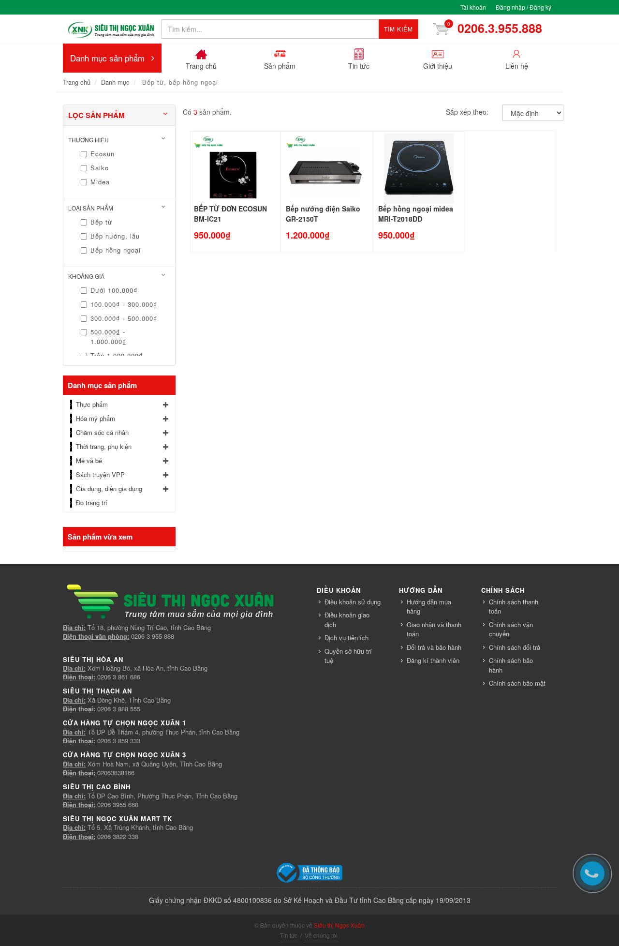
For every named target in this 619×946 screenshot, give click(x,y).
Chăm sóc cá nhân (102, 432)
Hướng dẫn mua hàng (429, 606)
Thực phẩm (92, 404)
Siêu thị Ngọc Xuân (339, 925)
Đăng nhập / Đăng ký (523, 7)
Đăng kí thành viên (433, 660)
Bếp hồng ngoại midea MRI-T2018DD (415, 214)
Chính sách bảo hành (511, 665)
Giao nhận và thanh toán (434, 629)
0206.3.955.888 (490, 28)
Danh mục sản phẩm (107, 58)
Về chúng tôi (321, 935)
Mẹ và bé (89, 460)
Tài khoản (473, 7)
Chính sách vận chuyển (511, 629)
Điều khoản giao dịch (346, 619)
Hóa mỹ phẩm (95, 418)
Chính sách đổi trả (514, 647)
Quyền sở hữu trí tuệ (348, 655)
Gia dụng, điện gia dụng (109, 488)
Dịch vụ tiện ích (346, 637)
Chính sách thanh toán (513, 606)
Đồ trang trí (91, 502)
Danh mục (115, 82)
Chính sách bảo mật (517, 683)
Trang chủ (76, 82)
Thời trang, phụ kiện (104, 446)
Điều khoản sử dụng (352, 601)
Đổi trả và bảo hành (434, 647)
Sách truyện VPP (100, 474)
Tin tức (288, 935)
